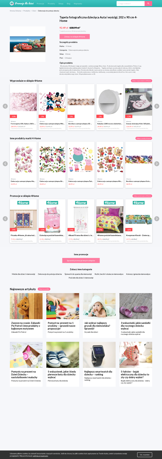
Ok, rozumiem (145, 455)
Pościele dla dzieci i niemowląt (81, 278)
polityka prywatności (40, 456)
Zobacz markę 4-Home (144, 138)
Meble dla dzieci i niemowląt (23, 274)
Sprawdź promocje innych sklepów (81, 260)
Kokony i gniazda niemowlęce (138, 274)
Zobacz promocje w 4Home (142, 196)
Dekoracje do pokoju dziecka (50, 274)
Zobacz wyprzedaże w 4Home (141, 81)
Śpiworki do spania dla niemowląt (78, 274)
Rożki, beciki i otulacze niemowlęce (109, 274)
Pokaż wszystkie (44, 289)
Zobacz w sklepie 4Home (74, 36)
